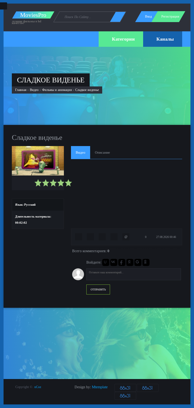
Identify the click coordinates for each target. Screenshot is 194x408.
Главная (20, 90)
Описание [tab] (102, 152)
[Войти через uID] (105, 262)
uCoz (37, 387)
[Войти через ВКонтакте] (113, 262)
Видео (34, 90)
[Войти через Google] (137, 262)
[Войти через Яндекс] (129, 262)
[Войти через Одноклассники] (146, 262)
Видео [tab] (80, 152)
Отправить (98, 289)
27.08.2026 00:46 (165, 237)
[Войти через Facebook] (121, 262)
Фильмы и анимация (57, 90)
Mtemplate (100, 387)
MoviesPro (33, 15)
